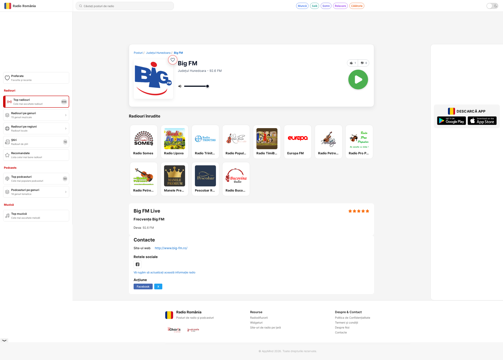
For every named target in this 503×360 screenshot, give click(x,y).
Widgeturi (256, 322)
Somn (326, 5)
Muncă (302, 5)
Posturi (138, 52)
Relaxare (340, 5)
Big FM (178, 52)
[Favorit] (172, 60)
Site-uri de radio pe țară (265, 327)
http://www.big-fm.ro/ (171, 248)
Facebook (143, 286)
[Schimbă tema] (492, 6)
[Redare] (358, 79)
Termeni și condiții (346, 322)
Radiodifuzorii (259, 317)
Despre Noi (342, 327)
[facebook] (137, 264)
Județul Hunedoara (158, 52)
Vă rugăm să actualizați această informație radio (164, 272)
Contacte (341, 332)
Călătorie (357, 5)
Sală (314, 5)
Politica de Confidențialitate (352, 317)
